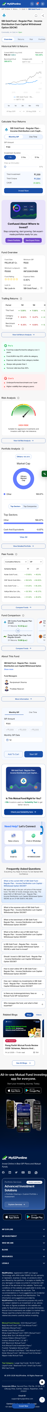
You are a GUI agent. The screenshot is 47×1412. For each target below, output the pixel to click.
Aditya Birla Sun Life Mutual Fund (15, 1335)
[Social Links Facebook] (3, 1172)
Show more (8, 669)
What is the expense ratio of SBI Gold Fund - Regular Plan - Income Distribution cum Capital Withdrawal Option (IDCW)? (23, 909)
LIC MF (24, 1340)
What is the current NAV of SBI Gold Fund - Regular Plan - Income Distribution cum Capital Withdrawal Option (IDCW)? (23, 883)
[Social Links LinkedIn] (10, 1172)
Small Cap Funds (34, 1365)
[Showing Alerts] (42, 1382)
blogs (29, 1015)
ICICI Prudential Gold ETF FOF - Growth (12, 597)
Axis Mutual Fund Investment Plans (16, 1345)
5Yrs (37, 157)
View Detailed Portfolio (22, 546)
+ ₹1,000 (10, 729)
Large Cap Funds (21, 1363)
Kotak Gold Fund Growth (10, 574)
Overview (8, 39)
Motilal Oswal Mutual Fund (13, 1330)
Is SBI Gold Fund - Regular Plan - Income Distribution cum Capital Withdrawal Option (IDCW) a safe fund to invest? (21, 946)
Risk (31, 39)
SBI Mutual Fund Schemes (29, 1353)
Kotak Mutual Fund (9, 1353)
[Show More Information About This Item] (21, 298)
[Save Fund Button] (36, 15)
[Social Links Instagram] (29, 1172)
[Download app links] (14, 1090)
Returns (21, 39)
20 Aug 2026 (31, 111)
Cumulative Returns (12, 562)
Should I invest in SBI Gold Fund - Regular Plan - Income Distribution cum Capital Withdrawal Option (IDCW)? (23, 958)
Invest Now (23, 1406)
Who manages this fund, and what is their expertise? (21, 1004)
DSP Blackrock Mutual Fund (13, 1343)
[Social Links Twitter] (16, 1172)
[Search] (32, 4)
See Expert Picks (33, 240)
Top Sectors (15, 506)
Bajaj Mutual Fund (9, 1325)
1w (9, 106)
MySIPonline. (21, 1375)
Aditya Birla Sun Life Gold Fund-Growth (12, 591)
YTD (37, 106)
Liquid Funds (7, 1365)
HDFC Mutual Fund (31, 1333)
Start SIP (33, 754)
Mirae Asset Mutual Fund (12, 1333)
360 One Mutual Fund (27, 1325)
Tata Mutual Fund (33, 1350)
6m (30, 106)
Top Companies (30, 506)
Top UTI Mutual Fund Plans (13, 1350)
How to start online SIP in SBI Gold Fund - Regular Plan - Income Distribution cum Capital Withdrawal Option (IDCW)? (23, 971)
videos (38, 1015)
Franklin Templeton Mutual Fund (15, 1348)
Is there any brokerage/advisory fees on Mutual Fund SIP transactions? (20, 994)
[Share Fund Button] (43, 15)
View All (23, 537)
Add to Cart (13, 754)
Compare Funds (22, 607)
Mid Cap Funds (8, 1368)
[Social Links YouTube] (23, 1172)
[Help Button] (42, 1400)
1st (10, 740)
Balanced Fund (20, 1365)
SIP (31, 562)
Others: (23, 457)
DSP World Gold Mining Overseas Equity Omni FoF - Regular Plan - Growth (13, 580)
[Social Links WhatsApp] (36, 1172)
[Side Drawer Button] (42, 4)
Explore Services (15, 1204)
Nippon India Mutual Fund (12, 1355)
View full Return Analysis (22, 335)
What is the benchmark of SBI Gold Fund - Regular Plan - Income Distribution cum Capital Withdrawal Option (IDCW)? (23, 922)
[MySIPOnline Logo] (11, 4)
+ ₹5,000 (35, 729)
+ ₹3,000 (22, 729)
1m (16, 106)
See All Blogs (21, 1063)
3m (23, 106)
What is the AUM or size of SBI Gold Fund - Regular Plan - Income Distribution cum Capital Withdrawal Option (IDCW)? (23, 934)
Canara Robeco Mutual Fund (13, 1338)
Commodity (6, 32)
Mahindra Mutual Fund (11, 1328)
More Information (22, 699)
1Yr (10, 157)
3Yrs (23, 157)
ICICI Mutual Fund (28, 1323)
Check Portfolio (14, 240)
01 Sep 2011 (11, 111)
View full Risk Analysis (22, 441)
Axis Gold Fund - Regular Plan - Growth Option (12, 586)
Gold (14, 32)
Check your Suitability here (22, 812)
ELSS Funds (35, 1363)
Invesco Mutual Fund (10, 1340)
